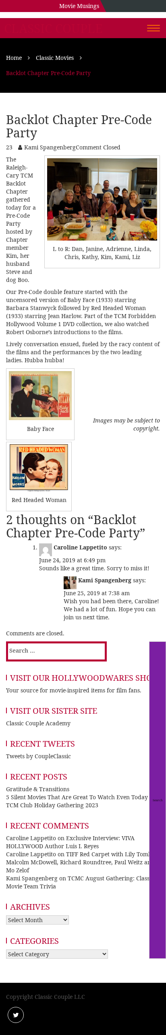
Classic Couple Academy (38, 723)
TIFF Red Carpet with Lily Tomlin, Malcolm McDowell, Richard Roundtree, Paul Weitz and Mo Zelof (81, 862)
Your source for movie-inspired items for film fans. (73, 690)
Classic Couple (53, 28)
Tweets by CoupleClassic (38, 756)
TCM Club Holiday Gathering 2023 (52, 805)
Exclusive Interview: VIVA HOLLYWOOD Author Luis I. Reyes (70, 842)
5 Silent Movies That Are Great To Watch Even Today (77, 797)
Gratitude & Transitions (37, 789)
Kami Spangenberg (50, 147)
